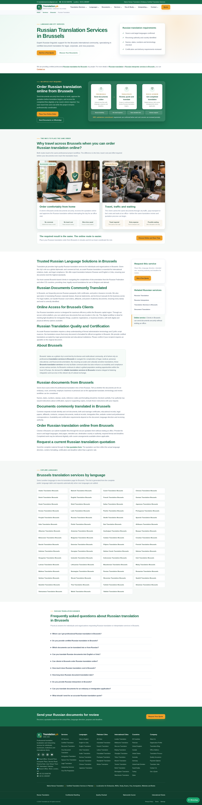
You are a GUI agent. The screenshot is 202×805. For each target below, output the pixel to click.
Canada (134, 750)
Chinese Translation (85, 764)
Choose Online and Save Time (149, 238)
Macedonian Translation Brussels (115, 564)
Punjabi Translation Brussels (49, 517)
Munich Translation (120, 761)
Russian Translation (141, 295)
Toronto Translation (120, 764)
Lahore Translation (102, 750)
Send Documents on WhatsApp (50, 120)
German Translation (85, 757)
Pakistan (135, 742)
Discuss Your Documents (69, 53)
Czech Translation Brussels (113, 491)
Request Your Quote (155, 716)
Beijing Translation (120, 750)
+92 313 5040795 (66, 2)
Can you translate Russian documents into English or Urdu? (76, 654)
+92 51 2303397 (84, 2)
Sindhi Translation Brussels (113, 517)
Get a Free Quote (143, 278)
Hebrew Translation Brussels (146, 551)
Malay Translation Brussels (145, 564)
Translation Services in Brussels (145, 305)
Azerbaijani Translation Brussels (115, 531)
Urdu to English (83, 739)
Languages (94, 7)
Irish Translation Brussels (145, 558)
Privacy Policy (149, 801)
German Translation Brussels (146, 497)
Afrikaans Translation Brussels (147, 524)
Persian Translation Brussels (113, 571)
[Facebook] (38, 754)
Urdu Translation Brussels (48, 524)
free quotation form (74, 447)
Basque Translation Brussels (146, 531)
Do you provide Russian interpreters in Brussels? (72, 682)
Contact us (41, 69)
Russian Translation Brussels (81, 517)
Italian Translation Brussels (113, 504)
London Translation (120, 739)
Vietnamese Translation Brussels (50, 591)
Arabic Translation (84, 753)
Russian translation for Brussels (75, 67)
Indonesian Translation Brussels (115, 558)
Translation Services (78, 7)
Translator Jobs (154, 764)
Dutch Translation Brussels (48, 497)
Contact (154, 7)
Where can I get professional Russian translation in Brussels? (77, 634)
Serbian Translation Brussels (49, 578)
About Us (153, 739)
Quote (166, 7)
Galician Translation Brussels (49, 551)
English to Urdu (83, 742)
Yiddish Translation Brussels (113, 591)
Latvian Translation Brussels (49, 564)
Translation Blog (155, 746)
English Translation (85, 746)
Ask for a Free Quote (46, 53)
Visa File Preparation (67, 770)
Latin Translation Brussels (80, 511)
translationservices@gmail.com (48, 2)
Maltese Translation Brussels (49, 571)
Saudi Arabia (136, 768)
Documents (107, 7)
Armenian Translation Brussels (82, 531)
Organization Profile (156, 742)
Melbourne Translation (121, 742)
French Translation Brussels (113, 497)
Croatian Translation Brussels (146, 538)
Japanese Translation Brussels (147, 504)
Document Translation (142, 309)
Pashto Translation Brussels (113, 511)
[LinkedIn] (43, 754)
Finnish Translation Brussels (146, 544)
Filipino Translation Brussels (113, 544)
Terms (157, 801)
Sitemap (162, 801)
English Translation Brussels (81, 497)
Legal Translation (66, 763)
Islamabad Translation (103, 742)
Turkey (134, 771)
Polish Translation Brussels (81, 524)
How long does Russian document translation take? (73, 675)
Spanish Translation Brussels (146, 517)
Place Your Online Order (47, 114)
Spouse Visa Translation (68, 760)
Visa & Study (130, 7)
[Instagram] (47, 754)
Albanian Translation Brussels (49, 531)
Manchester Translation (122, 775)
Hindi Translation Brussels (80, 504)
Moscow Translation (121, 746)
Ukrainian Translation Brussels (147, 585)
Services (118, 7)
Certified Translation (67, 742)
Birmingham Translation (122, 771)
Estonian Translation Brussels (82, 544)
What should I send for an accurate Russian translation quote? (77, 696)
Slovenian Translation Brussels (114, 578)
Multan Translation (102, 764)
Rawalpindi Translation (103, 761)
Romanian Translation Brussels (147, 571)
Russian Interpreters (141, 300)
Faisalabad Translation (104, 753)
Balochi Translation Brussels (81, 491)
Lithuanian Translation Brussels (82, 564)
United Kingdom (137, 746)
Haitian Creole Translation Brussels (116, 551)
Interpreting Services (67, 767)
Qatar (134, 775)
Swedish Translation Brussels (49, 585)
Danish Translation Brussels (49, 544)
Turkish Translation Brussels (113, 585)
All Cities (99, 739)
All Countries (136, 739)
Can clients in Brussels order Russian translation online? (75, 661)
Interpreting (143, 7)
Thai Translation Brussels (80, 585)
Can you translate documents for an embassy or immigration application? (81, 689)
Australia (135, 757)
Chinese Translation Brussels (146, 491)
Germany (135, 761)
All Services (65, 739)
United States (136, 753)
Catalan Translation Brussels (113, 538)
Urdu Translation (84, 750)
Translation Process (156, 753)
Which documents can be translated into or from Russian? (75, 647)
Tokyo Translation (120, 757)
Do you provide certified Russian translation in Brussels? (75, 641)
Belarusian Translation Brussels (50, 538)
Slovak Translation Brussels (81, 578)
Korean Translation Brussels (49, 511)
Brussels (53, 12)
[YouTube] (52, 754)
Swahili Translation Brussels (146, 578)
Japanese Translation (85, 768)
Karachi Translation (103, 746)
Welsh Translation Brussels (81, 591)
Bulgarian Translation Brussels (82, 538)
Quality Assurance (155, 757)
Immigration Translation (68, 756)
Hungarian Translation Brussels (50, 558)
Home (38, 12)
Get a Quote (153, 771)
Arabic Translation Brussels (48, 491)
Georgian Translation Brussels (82, 551)
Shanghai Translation (121, 753)
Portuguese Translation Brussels (147, 511)
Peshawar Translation (103, 757)
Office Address (154, 750)
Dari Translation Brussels (112, 524)
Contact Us (153, 768)
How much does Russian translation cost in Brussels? (74, 668)
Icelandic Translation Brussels (82, 558)
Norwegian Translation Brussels (82, 571)
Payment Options (155, 761)
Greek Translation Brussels (48, 504)
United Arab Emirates (138, 764)
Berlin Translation (120, 768)
